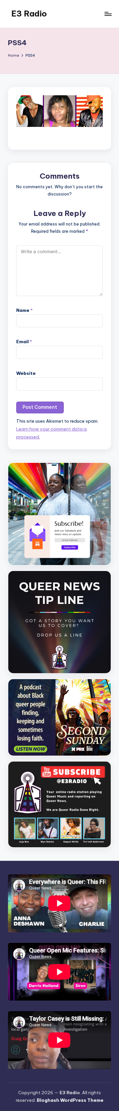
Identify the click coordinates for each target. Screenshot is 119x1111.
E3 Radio (29, 13)
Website (26, 373)
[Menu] (107, 13)
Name (24, 310)
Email (24, 342)
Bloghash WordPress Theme (70, 1100)
